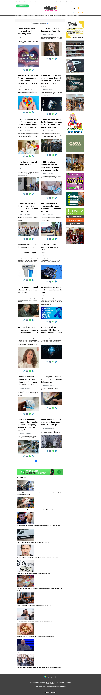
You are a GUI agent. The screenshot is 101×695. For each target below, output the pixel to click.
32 (30, 461)
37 (43, 461)
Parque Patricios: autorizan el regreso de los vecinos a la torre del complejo (51, 422)
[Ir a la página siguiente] (48, 461)
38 (45, 461)
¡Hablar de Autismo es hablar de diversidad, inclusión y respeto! (26, 31)
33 (33, 461)
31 (28, 461)
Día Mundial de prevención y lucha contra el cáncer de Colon (51, 290)
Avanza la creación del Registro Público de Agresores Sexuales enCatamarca (35, 605)
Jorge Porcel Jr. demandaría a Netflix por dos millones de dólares (32, 652)
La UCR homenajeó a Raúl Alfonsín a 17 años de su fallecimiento (28, 290)
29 (23, 461)
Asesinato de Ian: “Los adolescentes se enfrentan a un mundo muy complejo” (28, 330)
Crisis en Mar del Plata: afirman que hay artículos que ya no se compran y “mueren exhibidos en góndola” (28, 424)
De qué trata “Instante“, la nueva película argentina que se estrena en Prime (34, 621)
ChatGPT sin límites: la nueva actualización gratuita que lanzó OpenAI (33, 573)
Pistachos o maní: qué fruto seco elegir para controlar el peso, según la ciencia (35, 636)
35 (38, 461)
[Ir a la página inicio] (19, 461)
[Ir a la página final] (50, 461)
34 (35, 461)
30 (25, 461)
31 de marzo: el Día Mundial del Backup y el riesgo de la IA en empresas (51, 330)
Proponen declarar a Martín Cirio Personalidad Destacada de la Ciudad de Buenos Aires (37, 557)
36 (40, 461)
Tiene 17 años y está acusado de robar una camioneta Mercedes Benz (33, 542)
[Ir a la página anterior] (21, 461)
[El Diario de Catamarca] (50, 8)
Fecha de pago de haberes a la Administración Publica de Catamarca (51, 379)
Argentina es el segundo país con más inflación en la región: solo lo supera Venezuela (37, 509)
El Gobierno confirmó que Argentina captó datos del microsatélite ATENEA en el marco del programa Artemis (51, 80)
